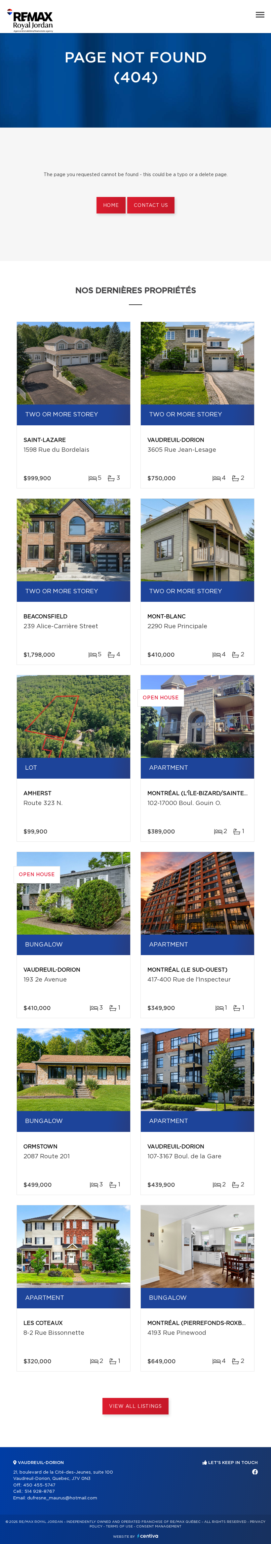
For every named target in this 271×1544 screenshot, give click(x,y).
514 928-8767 (39, 1491)
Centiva (147, 1536)
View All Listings (135, 1406)
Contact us (151, 205)
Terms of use (119, 1526)
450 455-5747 (39, 1485)
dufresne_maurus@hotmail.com (62, 1498)
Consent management (158, 1526)
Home (111, 205)
